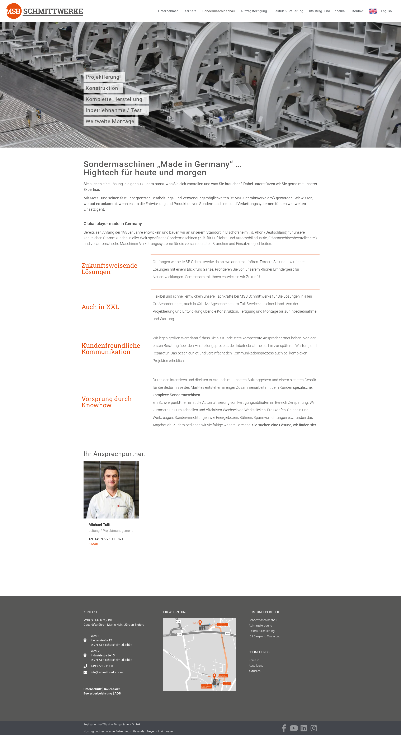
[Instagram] (313, 728)
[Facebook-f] (283, 728)
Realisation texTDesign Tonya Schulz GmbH (112, 724)
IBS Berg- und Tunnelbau (327, 11)
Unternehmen (168, 11)
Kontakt (357, 11)
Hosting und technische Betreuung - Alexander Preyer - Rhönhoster (128, 731)
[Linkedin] (303, 728)
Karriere (190, 11)
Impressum (112, 689)
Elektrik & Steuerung (288, 11)
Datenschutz (93, 689)
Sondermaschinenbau (218, 11)
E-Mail (93, 544)
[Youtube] (293, 728)
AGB (117, 693)
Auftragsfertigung (254, 11)
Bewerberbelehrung (98, 693)
